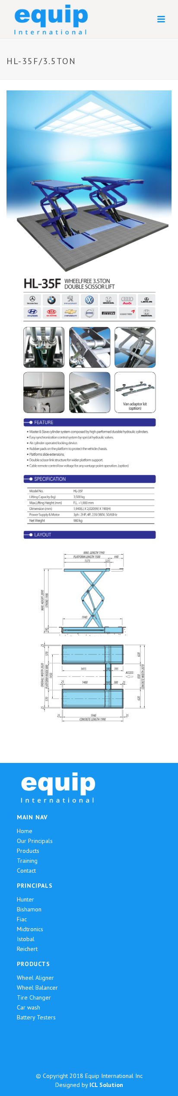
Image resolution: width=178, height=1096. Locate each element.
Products (28, 851)
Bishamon (29, 909)
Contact (26, 870)
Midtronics (30, 929)
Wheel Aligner (35, 978)
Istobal (26, 939)
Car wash (28, 1007)
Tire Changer (34, 997)
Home (24, 831)
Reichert (27, 949)
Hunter (25, 899)
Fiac (22, 919)
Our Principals (35, 841)
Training (27, 860)
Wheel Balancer (37, 987)
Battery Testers (36, 1017)
